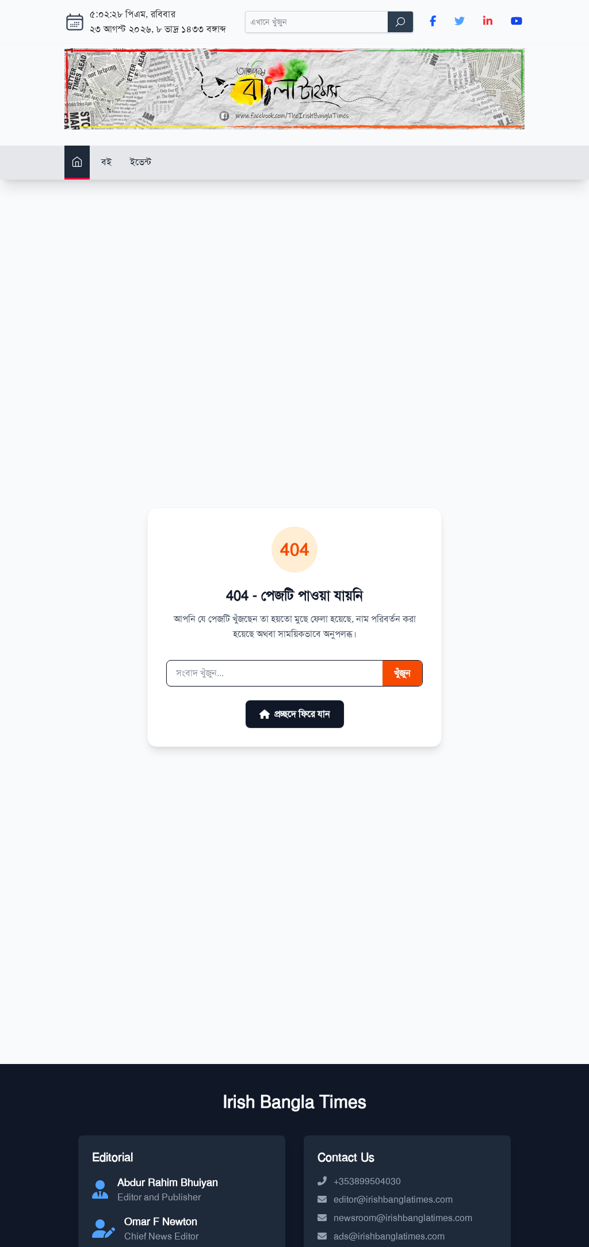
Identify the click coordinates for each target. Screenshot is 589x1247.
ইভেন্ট (140, 162)
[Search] (400, 22)
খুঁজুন (402, 673)
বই (106, 162)
